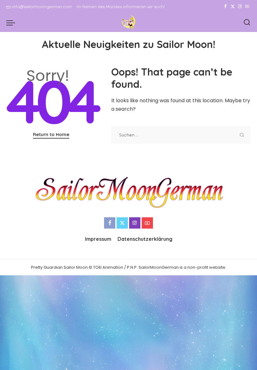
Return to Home (51, 134)
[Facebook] (225, 7)
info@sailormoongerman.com (42, 6)
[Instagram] (240, 7)
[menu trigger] (12, 22)
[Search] (247, 22)
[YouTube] (247, 7)
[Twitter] (232, 7)
